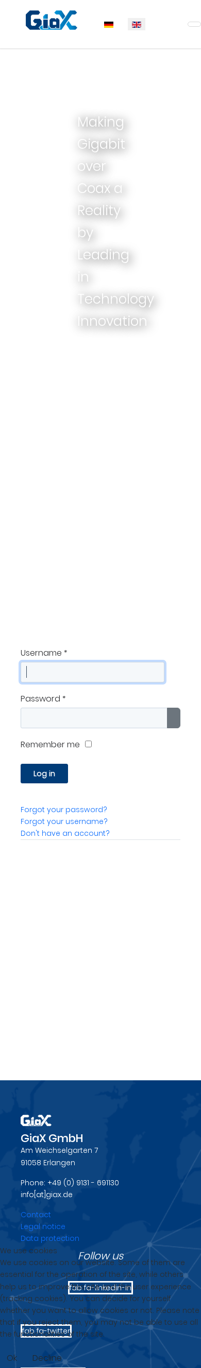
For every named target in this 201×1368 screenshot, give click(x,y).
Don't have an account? (65, 833)
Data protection (50, 1238)
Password (43, 699)
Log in (44, 773)
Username (44, 653)
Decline (47, 1358)
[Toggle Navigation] (194, 24)
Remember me (50, 744)
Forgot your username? (64, 821)
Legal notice (43, 1226)
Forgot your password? (64, 809)
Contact (36, 1214)
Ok (12, 1358)
